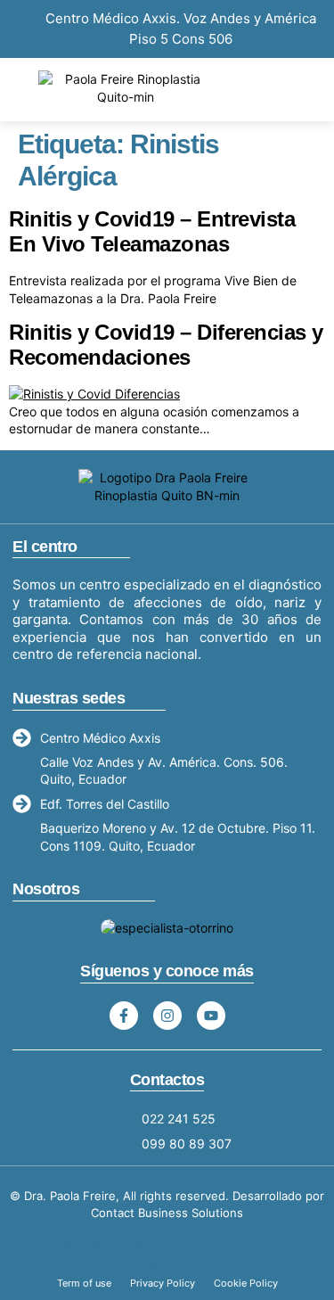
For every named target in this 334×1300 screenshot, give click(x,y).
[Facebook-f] (124, 1015)
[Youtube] (211, 1015)
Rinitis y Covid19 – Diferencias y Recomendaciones (166, 345)
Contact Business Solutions (167, 1212)
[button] (300, 88)
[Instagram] (167, 1015)
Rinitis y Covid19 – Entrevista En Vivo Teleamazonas (152, 232)
